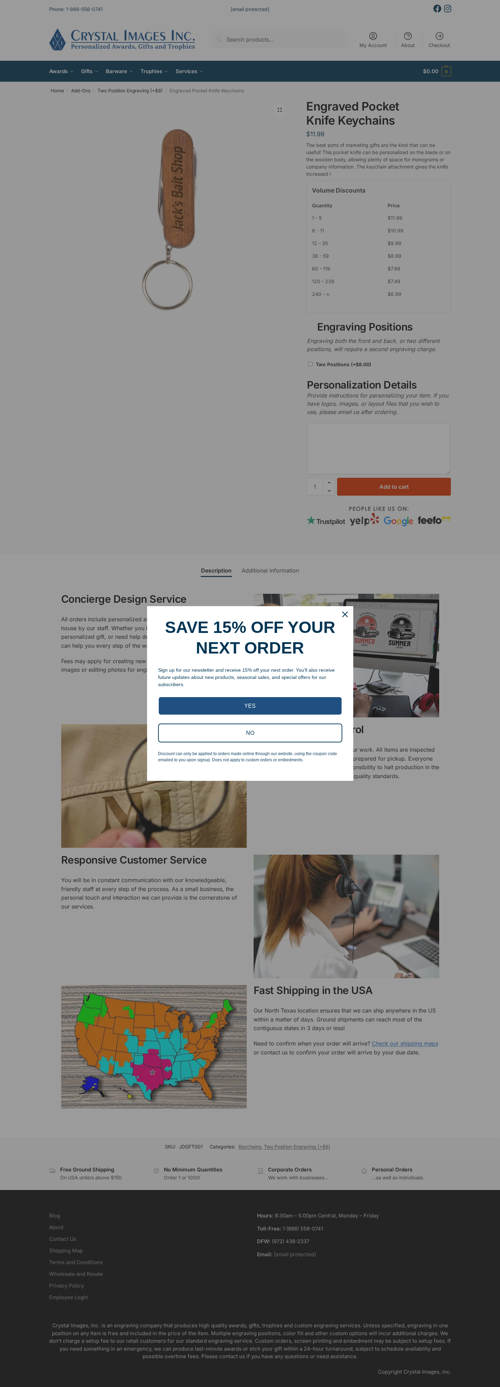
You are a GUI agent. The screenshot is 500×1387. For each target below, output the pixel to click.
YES (250, 706)
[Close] (345, 614)
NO (250, 733)
